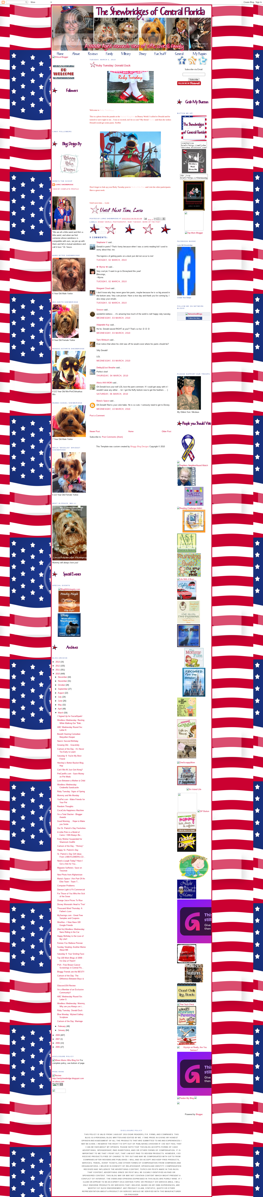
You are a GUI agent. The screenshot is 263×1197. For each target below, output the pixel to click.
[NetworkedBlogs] (194, 314)
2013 (58, 662)
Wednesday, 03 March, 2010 (113, 318)
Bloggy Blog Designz (139, 446)
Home (130, 431)
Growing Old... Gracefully (68, 745)
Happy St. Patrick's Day (67, 850)
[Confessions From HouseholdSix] (186, 1044)
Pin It (150, 220)
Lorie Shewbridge (64, 184)
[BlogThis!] (158, 218)
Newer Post (95, 431)
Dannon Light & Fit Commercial (71, 889)
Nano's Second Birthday (67, 741)
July (60, 697)
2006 (58, 1043)
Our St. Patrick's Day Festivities (71, 828)
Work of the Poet (151, 222)
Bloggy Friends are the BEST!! (70, 972)
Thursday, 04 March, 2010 (112, 376)
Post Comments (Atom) (112, 437)
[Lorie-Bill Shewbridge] (186, 294)
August (61, 693)
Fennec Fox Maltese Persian (70, 943)
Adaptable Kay (103, 325)
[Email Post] (145, 218)
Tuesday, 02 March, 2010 (111, 260)
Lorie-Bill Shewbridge (185, 245)
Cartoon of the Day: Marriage (70, 1021)
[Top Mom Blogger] (194, 233)
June (60, 701)
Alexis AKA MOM (104, 383)
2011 (58, 670)
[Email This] (155, 218)
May (60, 705)
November (63, 681)
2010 (58, 674)
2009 (58, 1035)
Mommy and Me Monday (68, 795)
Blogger (199, 1114)
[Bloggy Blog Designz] (69, 172)
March (61, 713)
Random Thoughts (65, 806)
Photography (119, 222)
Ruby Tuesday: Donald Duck (69, 1010)
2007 (58, 1039)
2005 (58, 1047)
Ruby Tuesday (134, 222)
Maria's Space (102, 401)
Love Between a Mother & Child (71, 781)
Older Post (166, 431)
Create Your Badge (184, 297)
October (62, 685)
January (62, 1030)
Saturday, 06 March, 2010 (112, 394)
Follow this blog (194, 318)
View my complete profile (65, 189)
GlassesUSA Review (66, 985)
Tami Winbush (102, 340)
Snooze (99, 310)
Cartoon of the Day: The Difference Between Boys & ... (70, 979)
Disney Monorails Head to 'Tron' (71, 904)
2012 (58, 666)
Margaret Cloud (103, 288)
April (60, 709)
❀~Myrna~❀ (102, 267)
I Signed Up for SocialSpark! (69, 716)
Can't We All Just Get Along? (70, 770)
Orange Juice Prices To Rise (69, 900)
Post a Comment (97, 415)
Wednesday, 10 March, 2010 (113, 409)
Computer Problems (66, 885)
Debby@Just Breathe (105, 367)
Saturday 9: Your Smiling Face (70, 954)
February (62, 1026)
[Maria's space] (186, 552)
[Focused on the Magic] (193, 696)
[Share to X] (161, 218)
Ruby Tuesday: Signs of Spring (71, 791)
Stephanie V (101, 242)
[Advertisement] (107, 423)
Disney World (105, 222)
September (63, 689)
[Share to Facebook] (163, 218)
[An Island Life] (194, 789)
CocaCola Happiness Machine (70, 810)
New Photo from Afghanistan (69, 875)
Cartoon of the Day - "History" (70, 846)
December (63, 677)
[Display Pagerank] (57, 1085)
